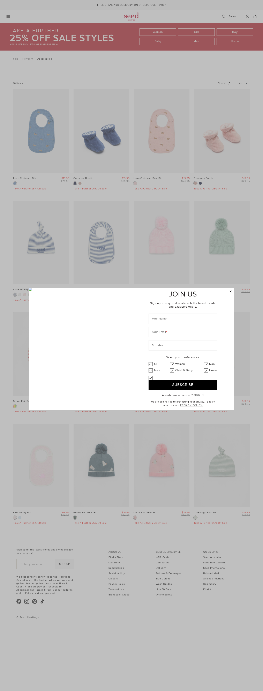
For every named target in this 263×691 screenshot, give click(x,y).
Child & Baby (184, 370)
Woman (180, 364)
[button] (230, 291)
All (155, 364)
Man (212, 364)
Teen (157, 370)
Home (213, 370)
